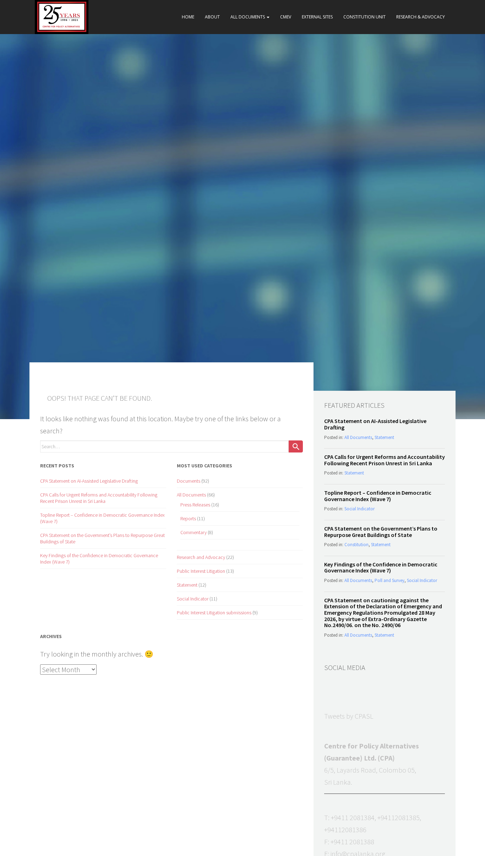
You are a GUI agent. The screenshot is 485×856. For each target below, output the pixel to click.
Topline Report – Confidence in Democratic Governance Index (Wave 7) (377, 496)
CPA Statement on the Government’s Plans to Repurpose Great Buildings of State (380, 531)
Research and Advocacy (201, 557)
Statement (187, 585)
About (212, 17)
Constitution (356, 545)
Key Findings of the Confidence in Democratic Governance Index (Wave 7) (380, 567)
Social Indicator (192, 599)
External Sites (317, 17)
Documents (188, 481)
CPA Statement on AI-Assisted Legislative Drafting (89, 481)
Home (188, 17)
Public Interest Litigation (201, 571)
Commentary (193, 532)
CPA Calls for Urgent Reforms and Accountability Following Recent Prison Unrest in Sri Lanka (98, 498)
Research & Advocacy (420, 17)
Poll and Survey (389, 580)
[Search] (296, 446)
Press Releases (195, 504)
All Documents (248, 17)
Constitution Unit (364, 17)
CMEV (285, 17)
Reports (188, 518)
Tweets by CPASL (348, 716)
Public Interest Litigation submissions (214, 612)
